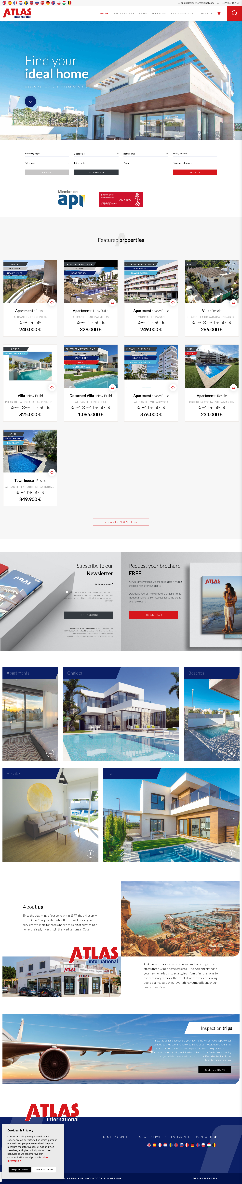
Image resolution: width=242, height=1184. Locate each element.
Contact (205, 13)
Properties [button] (122, 13)
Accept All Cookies (19, 1169)
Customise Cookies (44, 1169)
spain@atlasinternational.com (197, 2)
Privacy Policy (101, 595)
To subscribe (88, 614)
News (143, 13)
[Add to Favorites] (51, 302)
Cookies (101, 1178)
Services (159, 13)
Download (153, 614)
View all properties (121, 521)
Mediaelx (210, 1178)
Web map (116, 1178)
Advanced (96, 172)
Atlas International (19, 13)
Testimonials (182, 13)
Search (195, 172)
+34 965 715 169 (230, 2)
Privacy (86, 1178)
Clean (47, 172)
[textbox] (47, 153)
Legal (73, 1178)
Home (104, 13)
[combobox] (47, 154)
